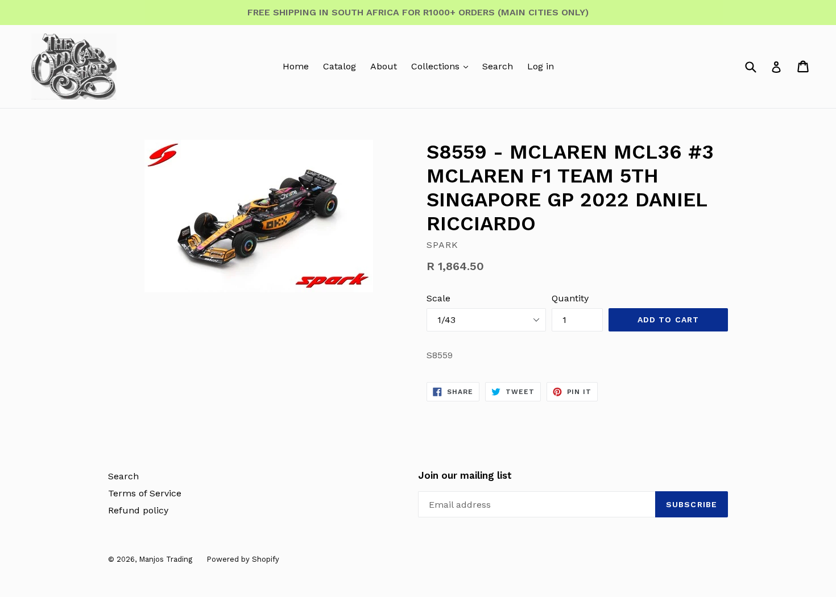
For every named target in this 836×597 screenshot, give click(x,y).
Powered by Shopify (242, 559)
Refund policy (138, 510)
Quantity (570, 298)
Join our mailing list (465, 475)
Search (497, 66)
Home (296, 66)
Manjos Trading (165, 559)
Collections (436, 66)
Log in (540, 66)
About (383, 66)
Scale (438, 298)
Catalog (339, 66)
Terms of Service (144, 493)
